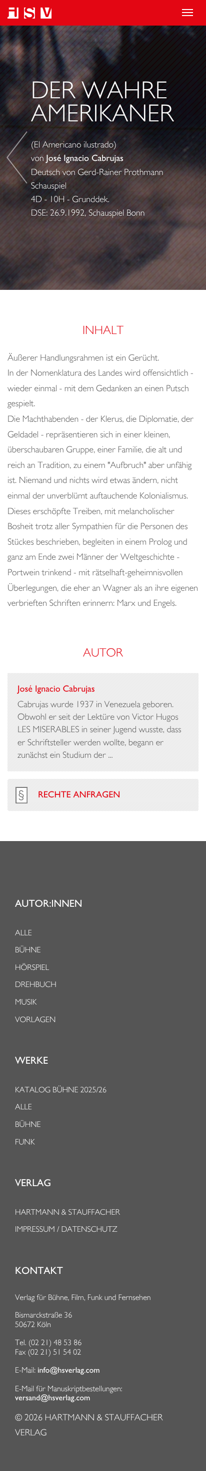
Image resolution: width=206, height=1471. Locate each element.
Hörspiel (32, 967)
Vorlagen (35, 1019)
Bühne (28, 949)
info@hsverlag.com (69, 1370)
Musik (25, 1002)
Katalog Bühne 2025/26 (60, 1089)
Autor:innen (48, 904)
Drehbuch (35, 984)
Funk (25, 1142)
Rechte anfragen (79, 794)
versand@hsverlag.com (52, 1398)
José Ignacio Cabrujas (85, 158)
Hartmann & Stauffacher (67, 1212)
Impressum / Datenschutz (66, 1229)
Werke (31, 1061)
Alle (23, 932)
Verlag (33, 1183)
